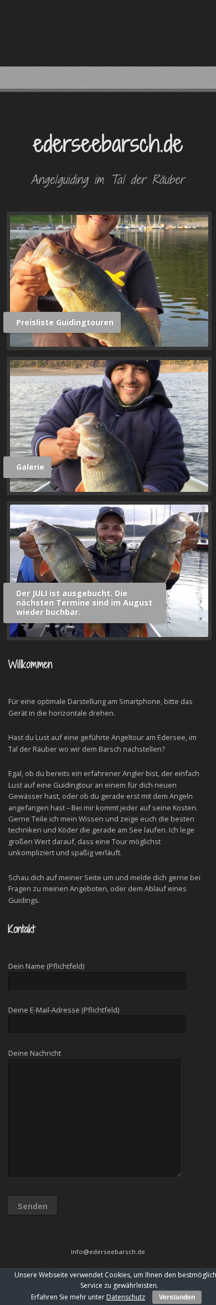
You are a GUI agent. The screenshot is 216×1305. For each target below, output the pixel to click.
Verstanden (177, 1297)
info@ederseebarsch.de (108, 1251)
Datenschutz (125, 1297)
